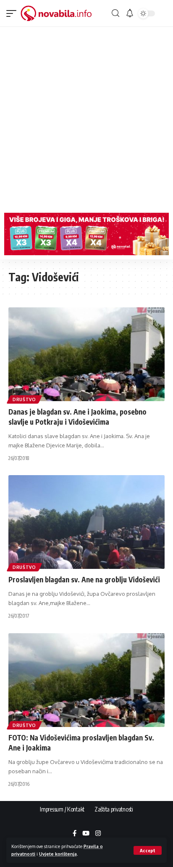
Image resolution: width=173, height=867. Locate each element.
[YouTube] (85, 834)
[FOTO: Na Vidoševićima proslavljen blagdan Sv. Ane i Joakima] (86, 680)
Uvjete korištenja (58, 853)
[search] (115, 13)
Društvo (24, 399)
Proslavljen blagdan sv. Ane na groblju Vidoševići (84, 579)
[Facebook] (74, 834)
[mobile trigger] (13, 13)
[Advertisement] (86, 117)
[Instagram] (98, 834)
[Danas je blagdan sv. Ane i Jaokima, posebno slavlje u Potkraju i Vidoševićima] (86, 354)
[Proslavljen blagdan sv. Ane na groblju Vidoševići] (86, 522)
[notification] (130, 13)
